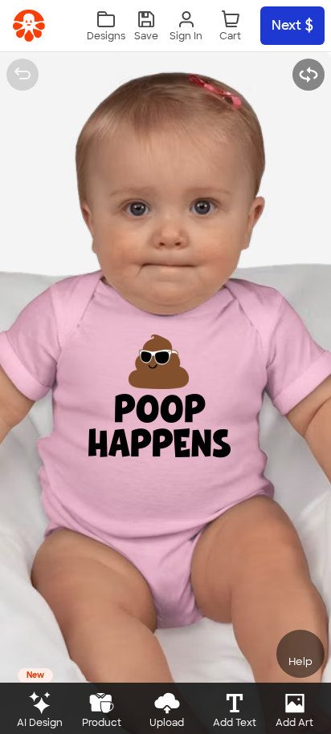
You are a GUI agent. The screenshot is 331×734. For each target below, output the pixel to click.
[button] (146, 26)
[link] (29, 26)
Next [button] (286, 25)
